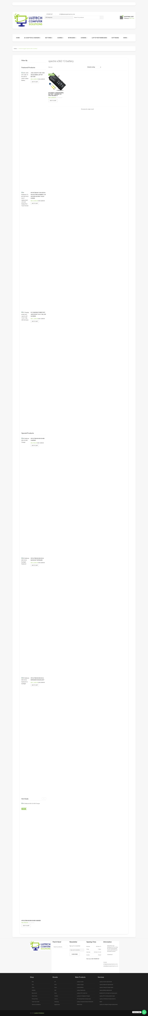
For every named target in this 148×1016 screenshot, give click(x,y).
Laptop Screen (80, 981)
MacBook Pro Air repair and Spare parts (108, 993)
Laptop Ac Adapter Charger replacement (109, 1004)
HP (55, 981)
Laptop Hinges (80, 984)
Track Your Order (35, 1001)
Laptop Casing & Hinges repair (106, 987)
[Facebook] (31, 953)
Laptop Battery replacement (106, 990)
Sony (55, 993)
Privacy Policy (35, 998)
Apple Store (57, 1004)
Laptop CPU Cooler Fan (82, 993)
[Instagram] (41, 953)
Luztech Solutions (39, 1013)
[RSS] (48, 953)
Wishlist (33, 990)
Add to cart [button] (53, 100)
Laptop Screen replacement (106, 981)
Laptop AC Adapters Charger (83, 996)
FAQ (33, 981)
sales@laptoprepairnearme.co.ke (110, 966)
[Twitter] (35, 953)
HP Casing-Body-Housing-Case (84, 998)
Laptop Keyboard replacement (106, 984)
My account (34, 993)
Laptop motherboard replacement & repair (108, 1000)
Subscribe (75, 954)
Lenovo (56, 998)
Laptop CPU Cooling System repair (107, 996)
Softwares (115, 38)
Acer (55, 984)
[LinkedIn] (38, 953)
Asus (55, 987)
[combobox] (86, 17)
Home (18, 38)
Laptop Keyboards (81, 990)
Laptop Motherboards (99, 38)
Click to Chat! (136, 1012)
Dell (55, 990)
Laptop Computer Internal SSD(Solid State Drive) (85, 1003)
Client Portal (34, 996)
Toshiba (56, 996)
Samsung (56, 1001)
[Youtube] (44, 953)
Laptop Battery (80, 987)
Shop (33, 987)
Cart (33, 984)
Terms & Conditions (36, 1004)
